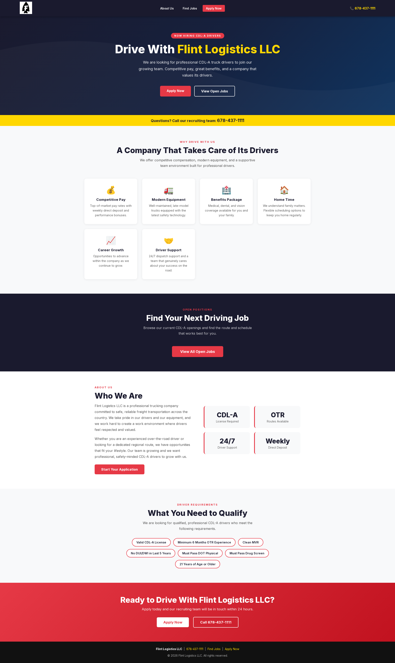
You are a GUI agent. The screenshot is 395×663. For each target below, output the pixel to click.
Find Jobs (190, 8)
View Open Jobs (214, 91)
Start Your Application (119, 469)
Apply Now (214, 8)
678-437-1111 (230, 120)
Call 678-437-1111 (215, 622)
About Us (167, 8)
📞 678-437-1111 (362, 8)
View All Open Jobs (197, 351)
